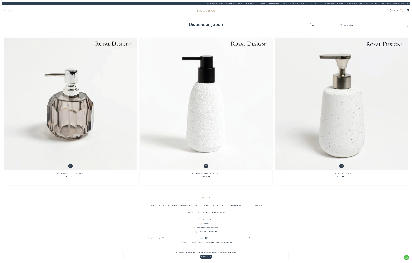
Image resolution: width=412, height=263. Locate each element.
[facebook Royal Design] (209, 198)
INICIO (152, 206)
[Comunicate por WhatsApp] (406, 257)
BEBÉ (223, 206)
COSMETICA (257, 206)
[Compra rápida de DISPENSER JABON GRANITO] (341, 166)
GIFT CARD (190, 213)
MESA (197, 206)
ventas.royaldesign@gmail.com (207, 227)
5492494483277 (207, 219)
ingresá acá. (210, 242)
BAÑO (174, 206)
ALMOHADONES (186, 206)
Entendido (206, 257)
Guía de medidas (202, 213)
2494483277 (207, 223)
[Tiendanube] (206, 238)
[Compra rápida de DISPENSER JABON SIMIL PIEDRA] (206, 166)
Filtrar (313, 25)
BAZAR (205, 206)
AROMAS (215, 206)
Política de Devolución (219, 213)
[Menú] (5, 10)
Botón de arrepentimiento (224, 242)
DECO (247, 206)
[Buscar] (85, 10)
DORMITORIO (164, 206)
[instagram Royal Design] (203, 198)
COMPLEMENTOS (235, 206)
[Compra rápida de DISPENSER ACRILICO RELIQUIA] (70, 166)
